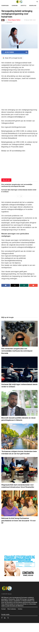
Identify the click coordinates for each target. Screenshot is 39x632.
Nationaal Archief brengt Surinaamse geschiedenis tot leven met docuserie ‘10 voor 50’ (18, 520)
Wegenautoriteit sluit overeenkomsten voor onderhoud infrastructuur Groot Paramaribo (17, 486)
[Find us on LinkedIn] (4, 618)
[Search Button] (37, 1)
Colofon (20, 609)
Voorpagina (5, 5)
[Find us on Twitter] (8, 618)
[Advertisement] (19, 94)
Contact (3, 609)
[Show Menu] (1, 1)
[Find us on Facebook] (1, 618)
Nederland (32, 5)
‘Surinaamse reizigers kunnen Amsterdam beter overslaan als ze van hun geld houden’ (19, 452)
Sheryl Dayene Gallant (14, 20)
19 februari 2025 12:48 (29, 20)
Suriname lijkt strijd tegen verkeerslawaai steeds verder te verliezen (18, 191)
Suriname (15, 5)
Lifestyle (23, 5)
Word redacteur (11, 609)
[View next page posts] (21, 196)
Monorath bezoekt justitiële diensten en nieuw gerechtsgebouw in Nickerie (18, 419)
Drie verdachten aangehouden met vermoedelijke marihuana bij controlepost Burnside (16, 185)
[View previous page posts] (18, 196)
